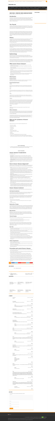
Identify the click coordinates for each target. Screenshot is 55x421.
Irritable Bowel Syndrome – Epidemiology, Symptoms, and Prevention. (13, 274)
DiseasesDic (11, 14)
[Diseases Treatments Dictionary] (12, 4)
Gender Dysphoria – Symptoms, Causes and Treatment (13, 291)
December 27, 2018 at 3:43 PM (30, 381)
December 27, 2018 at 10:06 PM (30, 386)
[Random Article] (46, 9)
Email (10, 403)
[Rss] (46, 2)
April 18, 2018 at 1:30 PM (30, 363)
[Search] (46, 1)
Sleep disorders (39, 7)
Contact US (20, 1)
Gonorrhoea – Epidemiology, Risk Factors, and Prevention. (13, 283)
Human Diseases (12, 7)
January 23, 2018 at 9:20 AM (30, 336)
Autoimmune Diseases (16, 14)
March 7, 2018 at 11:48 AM (30, 353)
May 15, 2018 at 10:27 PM (30, 377)
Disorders (16, 7)
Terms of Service (40, 1)
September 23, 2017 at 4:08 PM (30, 316)
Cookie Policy (23, 1)
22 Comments (21, 14)
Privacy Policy (36, 1)
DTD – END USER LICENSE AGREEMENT (30, 1)
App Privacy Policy (17, 1)
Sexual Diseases (27, 7)
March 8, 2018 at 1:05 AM (30, 357)
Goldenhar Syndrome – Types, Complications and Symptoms (21, 283)
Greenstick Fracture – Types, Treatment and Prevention (20, 291)
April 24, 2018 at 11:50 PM (30, 367)
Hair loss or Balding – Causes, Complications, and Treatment (28, 274)
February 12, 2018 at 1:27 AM (30, 349)
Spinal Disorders (43, 7)
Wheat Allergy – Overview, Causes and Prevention (29, 282)
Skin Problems (35, 7)
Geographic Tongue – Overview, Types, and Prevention (28, 291)
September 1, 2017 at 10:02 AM (30, 301)
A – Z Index (20, 7)
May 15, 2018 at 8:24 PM (30, 371)
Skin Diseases (31, 7)
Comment (11, 394)
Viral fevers (23, 7)
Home (9, 7)
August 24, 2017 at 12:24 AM (30, 297)
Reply (31, 303)
